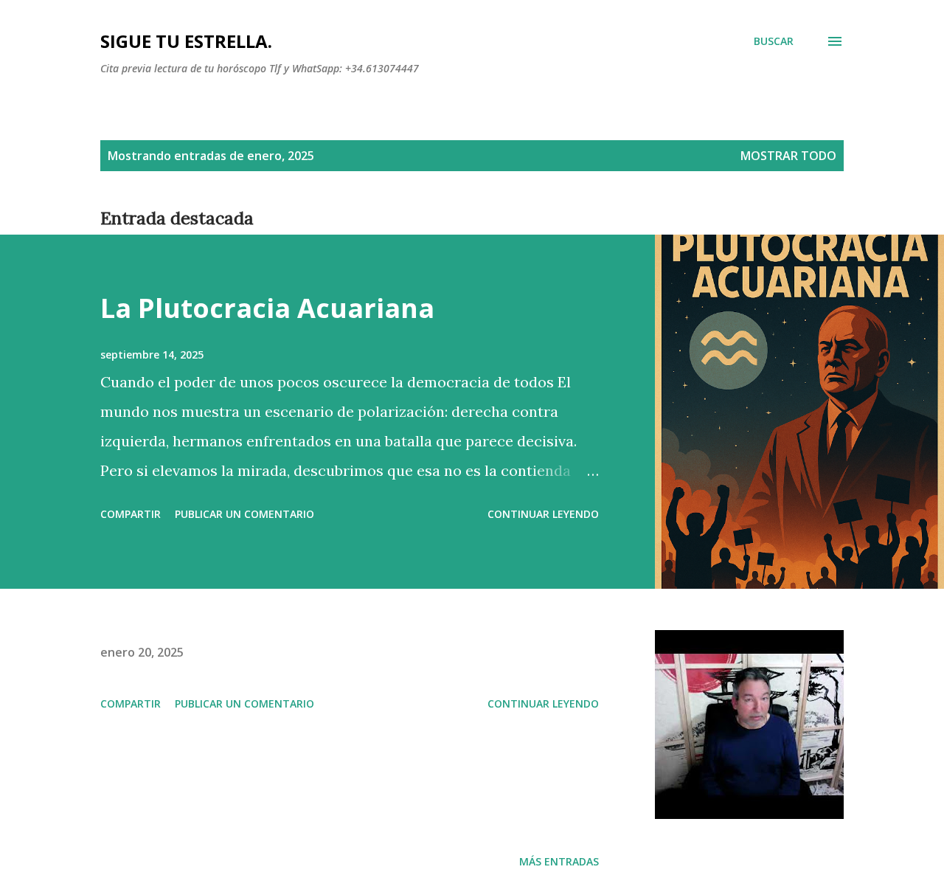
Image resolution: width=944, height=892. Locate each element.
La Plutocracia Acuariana (267, 308)
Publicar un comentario (244, 514)
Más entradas (559, 861)
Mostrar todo (788, 156)
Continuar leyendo (543, 514)
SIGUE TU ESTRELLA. (186, 41)
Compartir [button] (130, 514)
